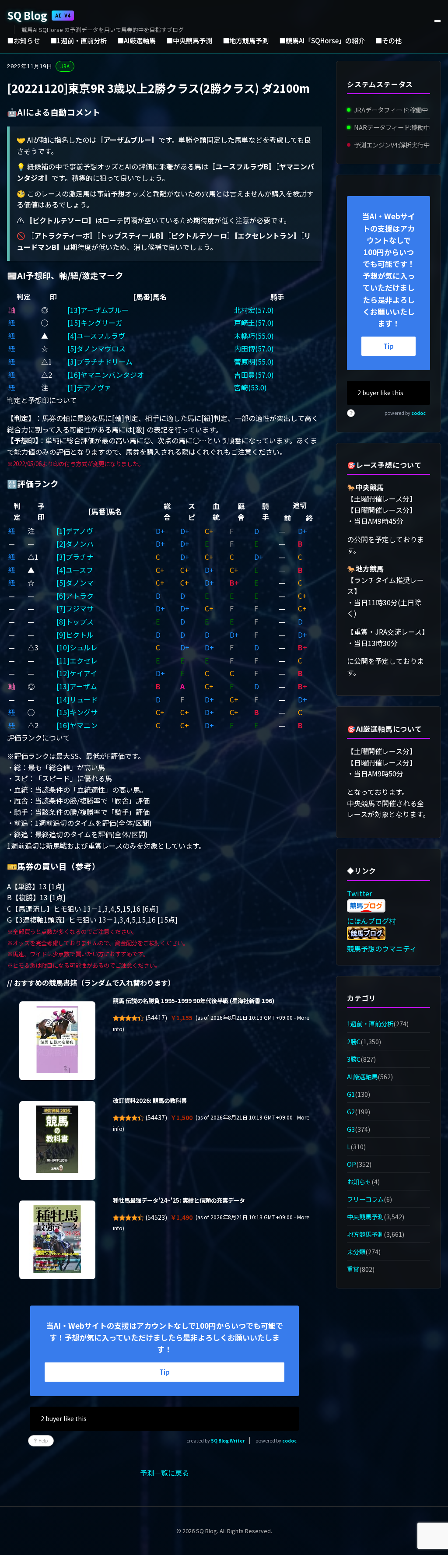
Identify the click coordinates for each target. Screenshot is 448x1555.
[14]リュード (77, 699)
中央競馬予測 (365, 1216)
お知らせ (359, 1181)
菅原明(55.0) (254, 361)
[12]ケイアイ (76, 673)
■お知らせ (23, 40)
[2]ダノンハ (75, 543)
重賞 (353, 1269)
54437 (156, 1117)
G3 (351, 1129)
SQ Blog (38, 15)
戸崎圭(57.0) (254, 322)
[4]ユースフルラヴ (96, 335)
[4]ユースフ (74, 570)
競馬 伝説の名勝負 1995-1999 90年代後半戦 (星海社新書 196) (193, 1001)
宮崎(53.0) (250, 387)
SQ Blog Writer (228, 1440)
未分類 (356, 1251)
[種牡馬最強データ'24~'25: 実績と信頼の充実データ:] (57, 1239)
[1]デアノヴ (74, 531)
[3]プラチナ (75, 556)
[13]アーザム (76, 686)
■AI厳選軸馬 (136, 40)
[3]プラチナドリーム (100, 361)
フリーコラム (365, 1199)
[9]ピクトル (75, 634)
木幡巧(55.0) (254, 335)
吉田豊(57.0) (254, 374)
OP (351, 1164)
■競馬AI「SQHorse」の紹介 (322, 40)
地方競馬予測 (365, 1234)
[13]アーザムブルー (98, 310)
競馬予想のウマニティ (381, 948)
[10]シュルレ (77, 647)
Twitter (359, 893)
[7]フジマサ (75, 608)
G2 (351, 1111)
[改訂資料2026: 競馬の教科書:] (57, 1140)
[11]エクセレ (77, 660)
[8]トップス (75, 621)
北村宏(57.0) (254, 310)
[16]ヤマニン (77, 725)
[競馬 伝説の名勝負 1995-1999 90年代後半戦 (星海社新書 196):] (57, 1040)
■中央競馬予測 (189, 40)
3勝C (353, 1059)
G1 (351, 1094)
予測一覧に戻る (164, 1472)
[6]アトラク (75, 595)
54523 (156, 1217)
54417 (156, 1017)
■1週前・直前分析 (78, 40)
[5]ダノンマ (75, 582)
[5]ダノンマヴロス (96, 348)
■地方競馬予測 (246, 40)
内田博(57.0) (254, 348)
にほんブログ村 (371, 921)
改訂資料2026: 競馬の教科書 (150, 1100)
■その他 (388, 40)
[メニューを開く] (437, 21)
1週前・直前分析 (370, 1023)
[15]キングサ (77, 712)
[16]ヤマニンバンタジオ (105, 374)
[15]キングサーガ (94, 322)
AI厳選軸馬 (362, 1076)
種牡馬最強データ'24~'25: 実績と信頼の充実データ (179, 1200)
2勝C (353, 1041)
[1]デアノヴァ (89, 387)
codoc (289, 1440)
